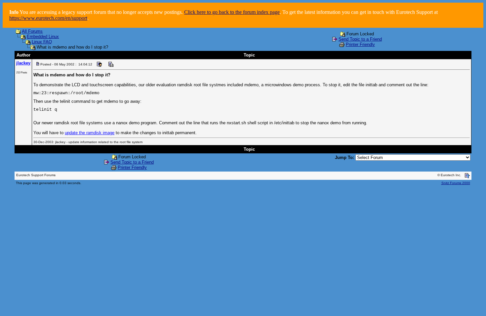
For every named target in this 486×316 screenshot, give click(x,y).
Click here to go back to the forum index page (232, 12)
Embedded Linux (43, 36)
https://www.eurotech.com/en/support (48, 18)
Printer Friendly (360, 44)
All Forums (32, 31)
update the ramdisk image (89, 132)
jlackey (23, 62)
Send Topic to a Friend (360, 39)
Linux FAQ (42, 41)
